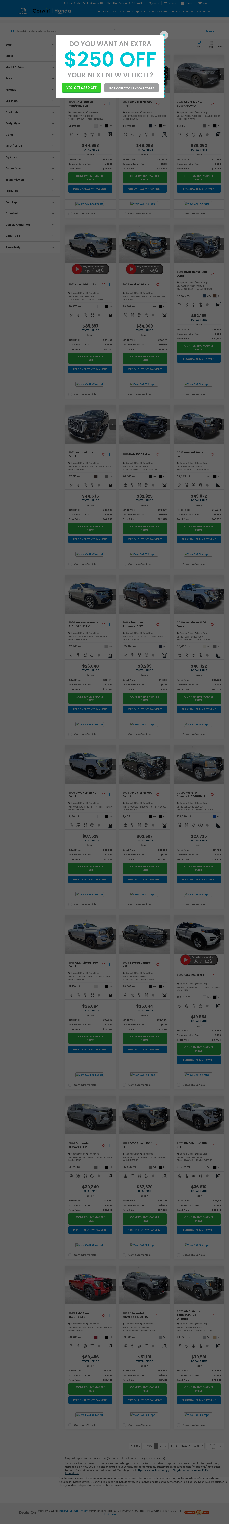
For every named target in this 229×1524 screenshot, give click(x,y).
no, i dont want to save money (131, 88)
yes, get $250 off (81, 87)
